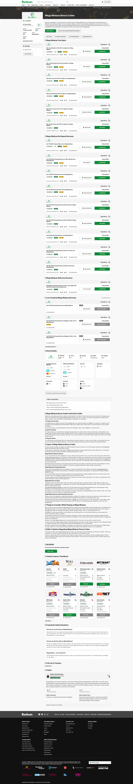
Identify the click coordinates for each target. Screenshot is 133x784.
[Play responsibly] (27, 774)
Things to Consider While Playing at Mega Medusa (57, 407)
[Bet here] (50, 586)
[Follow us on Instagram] (39, 714)
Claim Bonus (102, 51)
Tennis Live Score (48, 746)
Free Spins (49, 36)
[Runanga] (78, 767)
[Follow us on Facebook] (42, 714)
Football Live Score (48, 743)
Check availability (102, 308)
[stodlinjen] (52, 774)
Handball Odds (25, 734)
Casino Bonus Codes (26, 743)
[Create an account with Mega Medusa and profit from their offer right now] (73, 54)
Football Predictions (48, 741)
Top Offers (90, 725)
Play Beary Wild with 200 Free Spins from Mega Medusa (61, 93)
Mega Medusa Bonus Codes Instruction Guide (56, 402)
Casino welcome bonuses (51, 457)
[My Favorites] (102, 2)
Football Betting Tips (70, 723)
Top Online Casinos (26, 741)
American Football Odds (27, 730)
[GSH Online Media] (78, 774)
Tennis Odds (24, 725)
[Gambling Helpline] (40, 767)
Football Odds (25, 723)
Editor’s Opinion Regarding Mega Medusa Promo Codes (58, 409)
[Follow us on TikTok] (47, 714)
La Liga (45, 728)
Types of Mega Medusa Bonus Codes (54, 405)
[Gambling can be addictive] (103, 767)
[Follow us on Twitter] (45, 714)
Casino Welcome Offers (27, 746)
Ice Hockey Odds (26, 732)
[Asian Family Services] (27, 767)
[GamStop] (40, 774)
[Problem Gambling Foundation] (52, 767)
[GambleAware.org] (90, 767)
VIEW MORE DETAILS (28, 41)
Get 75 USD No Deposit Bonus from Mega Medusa (59, 144)
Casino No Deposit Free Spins (28, 750)
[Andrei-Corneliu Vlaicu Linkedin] (109, 676)
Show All (48, 376)
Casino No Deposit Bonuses (28, 748)
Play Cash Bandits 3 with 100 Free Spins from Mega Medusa (59, 48)
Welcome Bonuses (74, 36)
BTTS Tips (68, 730)
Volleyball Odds (25, 736)
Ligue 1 (45, 734)
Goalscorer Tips (69, 728)
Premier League (47, 725)
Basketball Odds (25, 728)
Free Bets (90, 728)
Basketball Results (48, 754)
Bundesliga (46, 732)
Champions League (48, 723)
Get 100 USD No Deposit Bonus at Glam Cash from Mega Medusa (61, 205)
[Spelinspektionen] (65, 774)
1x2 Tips (68, 725)
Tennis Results (47, 752)
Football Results (47, 750)
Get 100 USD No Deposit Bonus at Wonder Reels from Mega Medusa (60, 266)
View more (102, 112)
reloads (74, 499)
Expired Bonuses (87, 36)
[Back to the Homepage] (27, 2)
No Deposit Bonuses (60, 36)
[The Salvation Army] (65, 767)
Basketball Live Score (48, 748)
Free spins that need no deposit (53, 487)
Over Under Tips (69, 732)
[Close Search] (67, 2)
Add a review (28, 54)
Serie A (45, 730)
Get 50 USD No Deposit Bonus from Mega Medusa (59, 235)
